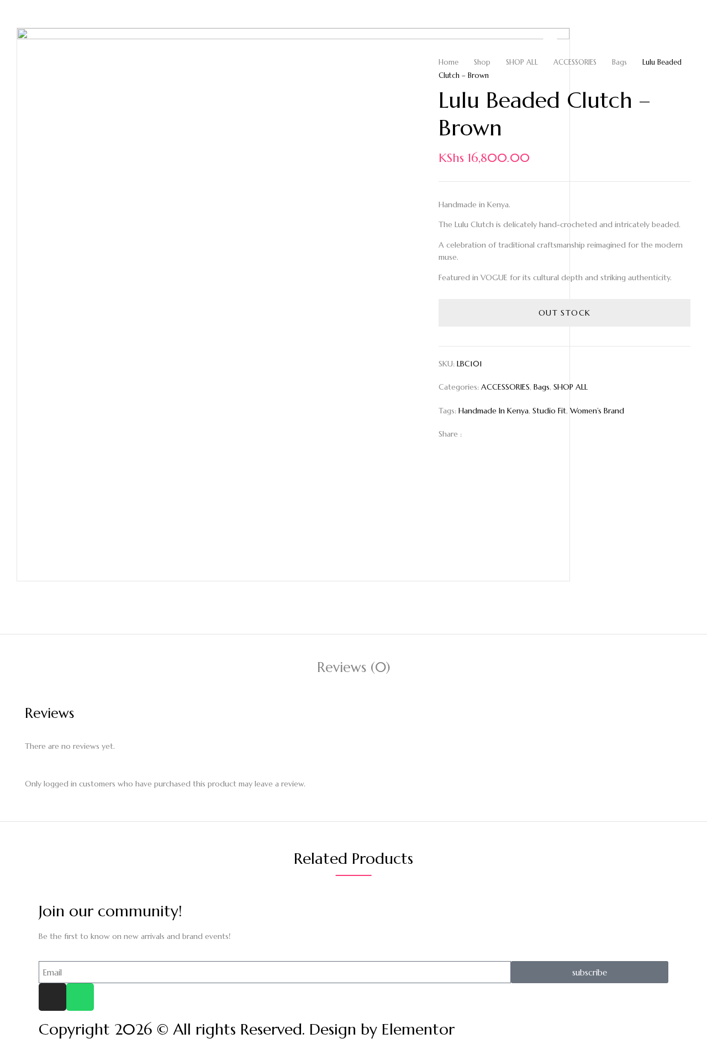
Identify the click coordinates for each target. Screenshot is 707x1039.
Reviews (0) (354, 667)
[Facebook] (476, 434)
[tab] (354, 669)
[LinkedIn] (510, 434)
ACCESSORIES (575, 62)
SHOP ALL (522, 62)
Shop (482, 62)
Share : (450, 434)
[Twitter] (493, 434)
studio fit (549, 411)
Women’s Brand (597, 411)
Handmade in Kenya (493, 411)
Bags (619, 62)
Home (448, 62)
